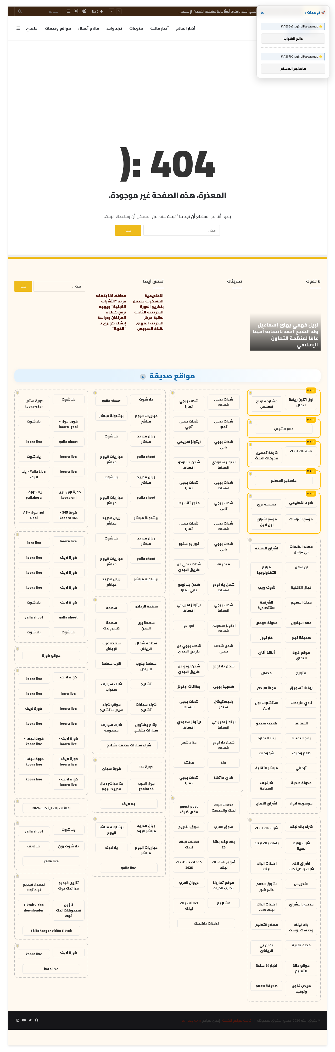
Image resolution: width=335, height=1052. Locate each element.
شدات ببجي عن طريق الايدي (189, 567)
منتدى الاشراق (301, 904)
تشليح (146, 684)
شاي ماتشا (223, 777)
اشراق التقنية (266, 548)
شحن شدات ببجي (223, 648)
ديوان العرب (189, 882)
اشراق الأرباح (266, 803)
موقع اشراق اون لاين (266, 522)
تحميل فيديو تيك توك (34, 887)
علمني (31, 28)
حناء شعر (189, 742)
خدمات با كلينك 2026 (189, 865)
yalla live (128, 868)
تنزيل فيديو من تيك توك (68, 885)
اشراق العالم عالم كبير (266, 886)
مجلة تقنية (301, 945)
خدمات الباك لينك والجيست (223, 807)
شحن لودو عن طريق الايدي (189, 669)
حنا (223, 763)
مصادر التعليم (266, 924)
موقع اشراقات (301, 519)
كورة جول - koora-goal (68, 424)
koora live (34, 441)
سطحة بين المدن (146, 625)
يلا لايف (128, 804)
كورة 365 (146, 767)
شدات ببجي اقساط (223, 402)
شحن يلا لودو (223, 666)
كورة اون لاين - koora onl (68, 494)
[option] (285, 322)
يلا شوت (146, 399)
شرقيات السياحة (266, 785)
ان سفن (301, 567)
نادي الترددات (301, 703)
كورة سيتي (111, 768)
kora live (34, 542)
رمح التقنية (301, 738)
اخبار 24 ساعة (266, 965)
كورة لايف (68, 557)
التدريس (301, 884)
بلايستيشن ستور (223, 704)
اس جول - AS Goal (33, 515)
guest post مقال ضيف (189, 809)
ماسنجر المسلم (284, 480)
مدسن (266, 673)
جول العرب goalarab (146, 786)
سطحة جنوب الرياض (146, 666)
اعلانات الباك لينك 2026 (266, 907)
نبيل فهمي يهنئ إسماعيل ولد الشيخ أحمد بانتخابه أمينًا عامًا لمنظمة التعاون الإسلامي (239, 11)
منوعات (136, 28)
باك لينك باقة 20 (224, 844)
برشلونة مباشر (111, 416)
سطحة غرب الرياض (111, 646)
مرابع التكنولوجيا (266, 570)
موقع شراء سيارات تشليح (111, 707)
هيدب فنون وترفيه (301, 988)
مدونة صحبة (301, 783)
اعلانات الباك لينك (266, 866)
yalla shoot (111, 401)
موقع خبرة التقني (301, 655)
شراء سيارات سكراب (111, 687)
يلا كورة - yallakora (34, 494)
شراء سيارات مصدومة (111, 727)
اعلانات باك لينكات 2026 (51, 808)
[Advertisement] (167, 83)
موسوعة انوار (301, 803)
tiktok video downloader (34, 907)
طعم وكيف (301, 753)
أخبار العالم (186, 28)
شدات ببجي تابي (188, 424)
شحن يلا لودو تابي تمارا (189, 587)
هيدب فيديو (266, 723)
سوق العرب (223, 827)
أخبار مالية (159, 28)
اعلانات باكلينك (206, 923)
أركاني (301, 768)
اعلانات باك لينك (189, 906)
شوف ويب (266, 587)
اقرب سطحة (111, 663)
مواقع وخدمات (58, 28)
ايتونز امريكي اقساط (189, 608)
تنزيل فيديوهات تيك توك (68, 910)
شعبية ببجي (223, 686)
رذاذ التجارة (267, 738)
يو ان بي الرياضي (266, 948)
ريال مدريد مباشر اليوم (146, 828)
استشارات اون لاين (266, 705)
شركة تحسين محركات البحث (266, 455)
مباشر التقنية (266, 768)
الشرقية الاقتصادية (266, 605)
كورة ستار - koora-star (33, 403)
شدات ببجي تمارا (188, 403)
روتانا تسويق (301, 688)
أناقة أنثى (266, 652)
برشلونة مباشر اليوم (111, 830)
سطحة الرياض (146, 606)
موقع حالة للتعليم (301, 968)
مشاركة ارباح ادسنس (266, 404)
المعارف (301, 723)
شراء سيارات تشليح (146, 707)
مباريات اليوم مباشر (146, 418)
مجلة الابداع (266, 688)
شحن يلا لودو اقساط (189, 465)
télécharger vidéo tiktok (51, 930)
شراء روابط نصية (301, 846)
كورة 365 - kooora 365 (68, 515)
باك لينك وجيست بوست (301, 927)
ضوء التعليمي (301, 502)
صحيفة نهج (301, 637)
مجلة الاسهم (301, 602)
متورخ (301, 673)
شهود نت (266, 753)
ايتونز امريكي (189, 441)
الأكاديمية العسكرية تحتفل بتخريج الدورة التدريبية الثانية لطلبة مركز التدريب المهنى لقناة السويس (148, 312)
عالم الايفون (301, 623)
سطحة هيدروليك (111, 625)
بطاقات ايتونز (188, 686)
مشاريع (223, 903)
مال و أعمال (88, 28)
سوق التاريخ (188, 827)
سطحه (111, 608)
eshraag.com (191, 1020)
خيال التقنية (301, 587)
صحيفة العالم (266, 986)
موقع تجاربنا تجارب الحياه (223, 885)
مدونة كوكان (266, 623)
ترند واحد (114, 28)
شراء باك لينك (301, 826)
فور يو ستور (189, 544)
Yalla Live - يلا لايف (34, 474)
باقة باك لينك (301, 451)
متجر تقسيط (189, 503)
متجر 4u (223, 564)
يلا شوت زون (68, 846)
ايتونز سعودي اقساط (223, 465)
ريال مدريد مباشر (146, 439)
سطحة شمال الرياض (146, 646)
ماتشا (189, 763)
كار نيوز (266, 637)
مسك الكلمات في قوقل (301, 549)
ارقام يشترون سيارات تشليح (146, 727)
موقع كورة (51, 655)
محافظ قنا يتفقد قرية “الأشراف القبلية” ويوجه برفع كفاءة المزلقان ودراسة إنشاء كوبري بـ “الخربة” (111, 312)
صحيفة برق (266, 504)
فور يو (188, 625)
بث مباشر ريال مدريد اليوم (111, 786)
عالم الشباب (283, 429)
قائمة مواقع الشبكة (237, 1020)
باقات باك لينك (266, 843)
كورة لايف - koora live (68, 741)
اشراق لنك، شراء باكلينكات (301, 866)
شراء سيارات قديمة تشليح (129, 745)
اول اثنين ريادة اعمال (301, 402)
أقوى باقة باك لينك (224, 865)
